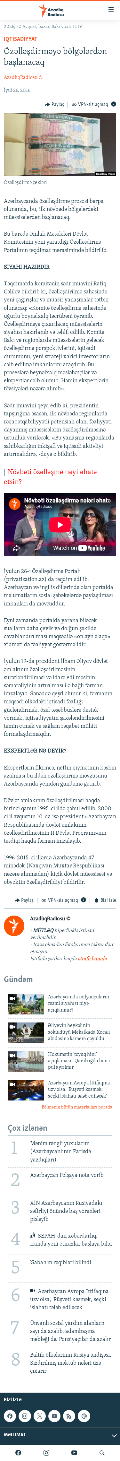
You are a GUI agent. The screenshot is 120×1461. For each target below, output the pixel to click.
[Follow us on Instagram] (25, 1416)
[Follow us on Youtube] (54, 1416)
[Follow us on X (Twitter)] (40, 1416)
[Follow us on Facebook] (10, 1416)
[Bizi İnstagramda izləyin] (46, 1453)
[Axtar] (102, 1453)
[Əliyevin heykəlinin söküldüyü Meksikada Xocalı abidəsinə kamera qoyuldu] (26, 1032)
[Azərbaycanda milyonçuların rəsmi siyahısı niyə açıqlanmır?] (26, 1004)
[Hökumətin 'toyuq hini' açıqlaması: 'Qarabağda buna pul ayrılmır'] (26, 1061)
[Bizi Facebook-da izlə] (18, 1453)
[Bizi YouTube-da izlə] (74, 1453)
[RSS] (69, 1416)
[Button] (54, 104)
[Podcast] (84, 1416)
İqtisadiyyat (20, 39)
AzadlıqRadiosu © (23, 77)
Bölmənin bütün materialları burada (77, 1107)
